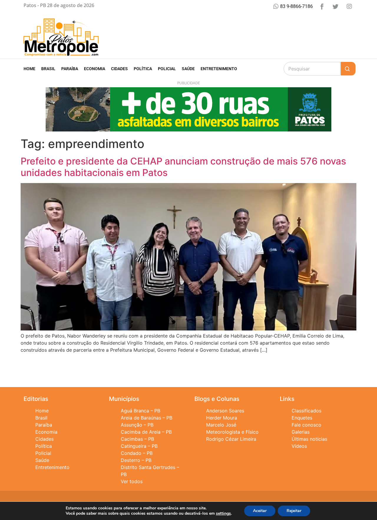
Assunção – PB (137, 425)
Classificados (306, 411)
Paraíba (69, 68)
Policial (167, 68)
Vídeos (299, 446)
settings (223, 513)
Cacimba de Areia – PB (146, 432)
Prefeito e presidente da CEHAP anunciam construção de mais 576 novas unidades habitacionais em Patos (183, 166)
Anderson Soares (225, 411)
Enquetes (302, 418)
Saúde (188, 68)
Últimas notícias (309, 439)
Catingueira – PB (139, 446)
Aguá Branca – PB (140, 411)
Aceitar (260, 511)
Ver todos (132, 481)
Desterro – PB (136, 460)
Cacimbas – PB (137, 439)
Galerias (301, 432)
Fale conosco (306, 425)
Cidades (119, 68)
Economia (94, 68)
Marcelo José (221, 425)
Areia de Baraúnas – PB (146, 418)
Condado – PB (137, 453)
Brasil (48, 68)
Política (143, 68)
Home (29, 68)
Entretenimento (219, 68)
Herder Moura (221, 418)
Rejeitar (294, 511)
